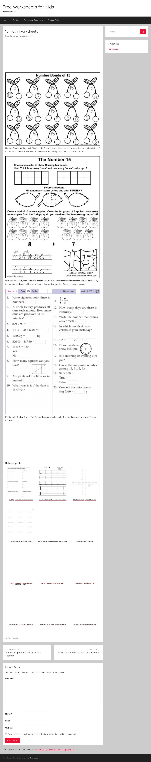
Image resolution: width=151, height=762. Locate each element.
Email (8, 721)
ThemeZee (33, 758)
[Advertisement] (52, 53)
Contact (16, 20)
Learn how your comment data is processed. (55, 749)
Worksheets (13, 638)
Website (9, 728)
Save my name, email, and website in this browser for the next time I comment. (42, 734)
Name (8, 714)
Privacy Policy (54, 20)
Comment (10, 678)
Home (5, 20)
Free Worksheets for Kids (28, 7)
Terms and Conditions (33, 20)
